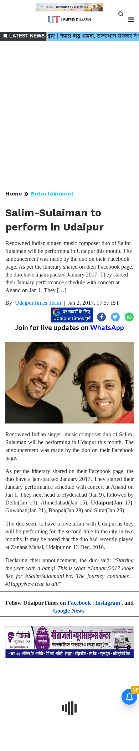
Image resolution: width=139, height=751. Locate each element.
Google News (68, 611)
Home (13, 193)
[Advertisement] (69, 116)
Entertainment (52, 193)
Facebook (79, 603)
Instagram (107, 603)
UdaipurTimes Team (38, 303)
